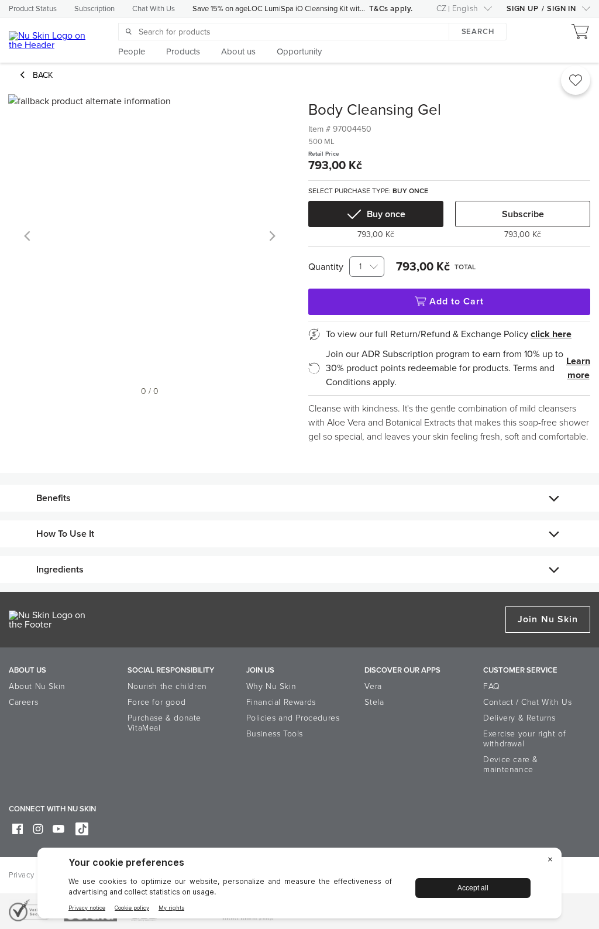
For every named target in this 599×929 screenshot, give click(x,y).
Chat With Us (153, 8)
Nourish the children (167, 686)
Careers (23, 702)
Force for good (156, 702)
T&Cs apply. (391, 8)
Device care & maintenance (510, 764)
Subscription (94, 8)
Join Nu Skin (548, 619)
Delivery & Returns (519, 718)
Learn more (578, 368)
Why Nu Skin (271, 686)
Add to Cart (456, 301)
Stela (374, 702)
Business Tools (274, 734)
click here (551, 334)
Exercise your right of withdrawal (524, 739)
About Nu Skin (37, 686)
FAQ (491, 686)
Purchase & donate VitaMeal (164, 723)
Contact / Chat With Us (527, 702)
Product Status (33, 8)
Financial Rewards (281, 702)
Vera (372, 686)
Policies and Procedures (293, 718)
